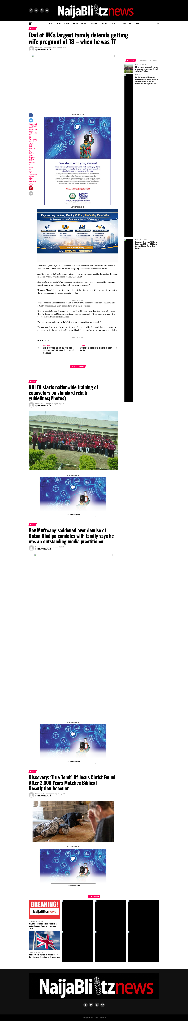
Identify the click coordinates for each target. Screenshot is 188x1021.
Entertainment (94, 23)
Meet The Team (134, 23)
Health (104, 23)
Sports (112, 23)
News (51, 23)
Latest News (122, 23)
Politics (58, 23)
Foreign (83, 23)
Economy (75, 23)
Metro (66, 23)
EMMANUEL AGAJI (44, 50)
